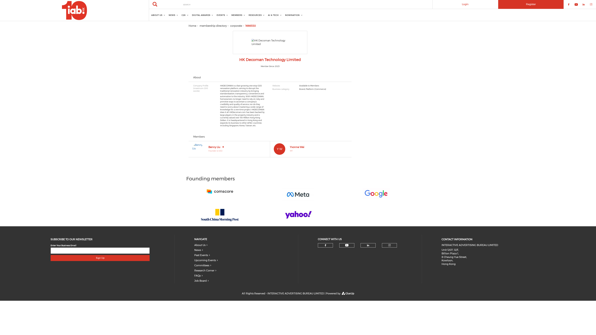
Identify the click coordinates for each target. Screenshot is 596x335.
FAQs (197, 275)
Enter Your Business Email (63, 245)
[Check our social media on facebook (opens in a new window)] (325, 245)
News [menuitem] (172, 15)
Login (465, 4)
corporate (236, 25)
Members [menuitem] (236, 15)
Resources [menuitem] (255, 15)
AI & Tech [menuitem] (273, 15)
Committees (201, 265)
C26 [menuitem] (184, 15)
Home (192, 25)
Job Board (200, 280)
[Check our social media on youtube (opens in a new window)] (346, 245)
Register (531, 4)
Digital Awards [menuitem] (201, 15)
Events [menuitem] (221, 15)
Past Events (201, 255)
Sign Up (100, 258)
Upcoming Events (205, 260)
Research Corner (204, 270)
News (197, 250)
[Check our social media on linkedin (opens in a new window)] (368, 245)
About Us (199, 245)
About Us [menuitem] (156, 15)
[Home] (74, 10)
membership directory (213, 25)
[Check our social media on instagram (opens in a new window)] (389, 245)
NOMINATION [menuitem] (292, 15)
